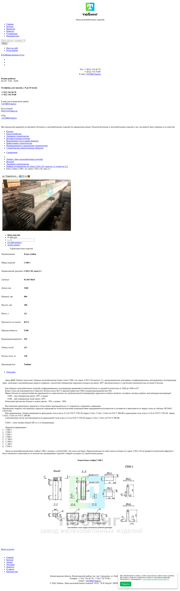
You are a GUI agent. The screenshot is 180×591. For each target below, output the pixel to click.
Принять (125, 584)
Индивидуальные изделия (18, 138)
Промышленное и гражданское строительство (27, 145)
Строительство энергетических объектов (24, 148)
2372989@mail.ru (9, 118)
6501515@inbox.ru (9, 111)
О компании (11, 33)
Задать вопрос (13, 245)
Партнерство (12, 571)
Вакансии (10, 29)
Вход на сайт (12, 48)
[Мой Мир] (28, 176)
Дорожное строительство (17, 136)
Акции (9, 562)
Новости (10, 31)
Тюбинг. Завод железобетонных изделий (24, 159)
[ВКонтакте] (20, 176)
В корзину (17, 242)
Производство (12, 36)
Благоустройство (13, 134)
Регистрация (12, 50)
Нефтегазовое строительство (19, 143)
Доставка (10, 564)
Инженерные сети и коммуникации (22, 141)
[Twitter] (23, 176)
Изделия (10, 162)
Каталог (10, 26)
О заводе (10, 569)
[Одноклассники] (26, 176)
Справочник (12, 152)
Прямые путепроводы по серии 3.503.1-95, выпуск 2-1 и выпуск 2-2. (37, 166)
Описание (10, 372)
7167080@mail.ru (93, 74)
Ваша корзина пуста (15, 55)
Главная (9, 24)
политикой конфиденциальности (156, 579)
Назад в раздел (7, 549)
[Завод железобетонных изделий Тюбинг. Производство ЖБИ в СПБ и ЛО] (90, 15)
